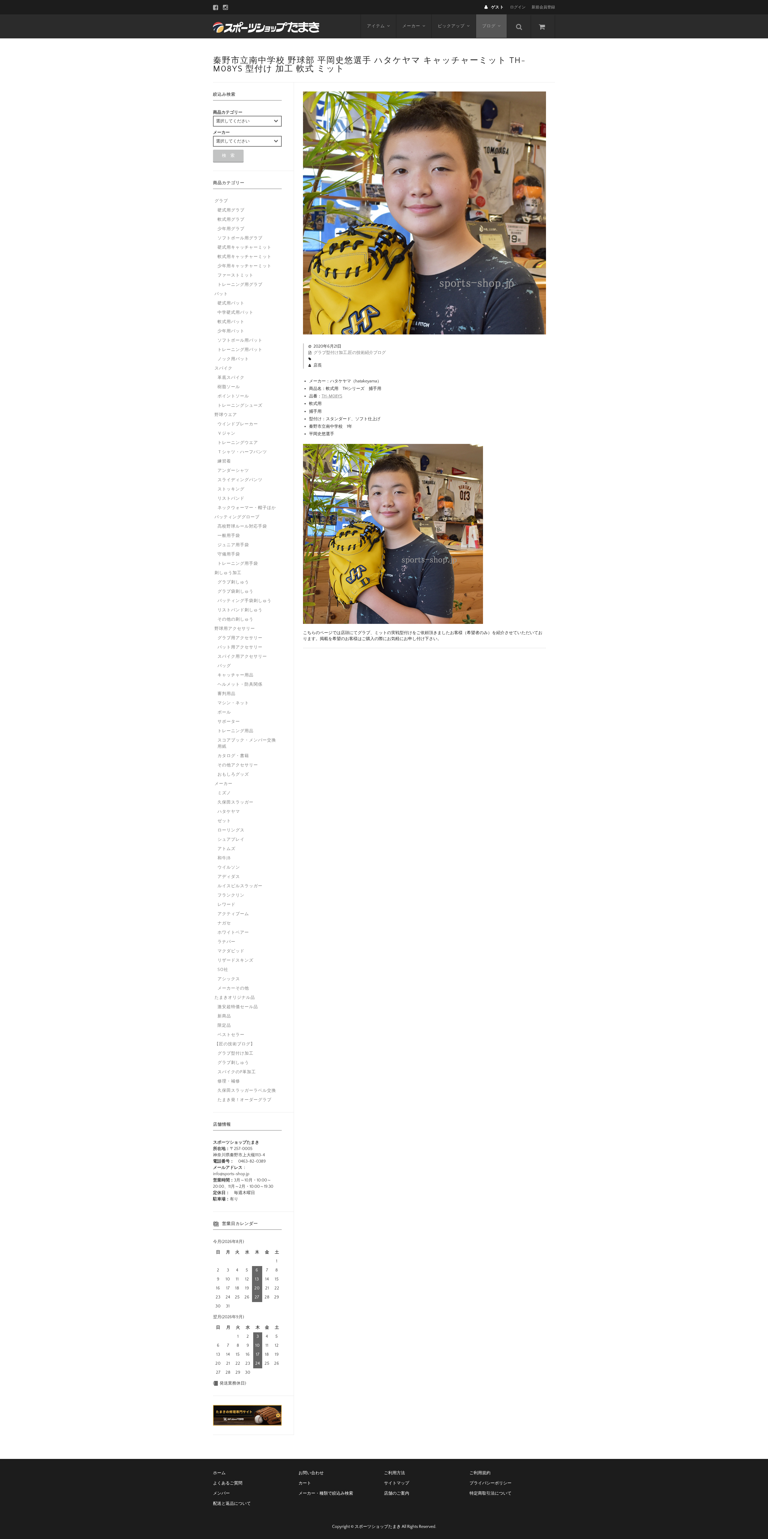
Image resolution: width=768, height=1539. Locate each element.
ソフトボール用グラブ (240, 238)
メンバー (221, 1493)
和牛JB (224, 858)
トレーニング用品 (236, 731)
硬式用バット (231, 303)
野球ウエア (225, 414)
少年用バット (231, 331)
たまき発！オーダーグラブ (245, 1099)
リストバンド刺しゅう (240, 610)
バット (221, 294)
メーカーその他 (233, 988)
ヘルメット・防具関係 (240, 684)
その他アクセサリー (238, 765)
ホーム (219, 1473)
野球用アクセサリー (234, 628)
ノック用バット (233, 359)
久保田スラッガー (236, 802)
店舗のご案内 (396, 1493)
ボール (224, 712)
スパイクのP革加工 (237, 1072)
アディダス (229, 876)
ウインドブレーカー (238, 424)
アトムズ (227, 848)
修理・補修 (229, 1081)
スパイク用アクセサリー (242, 656)
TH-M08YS (332, 396)
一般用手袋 (229, 535)
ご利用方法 (394, 1473)
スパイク (223, 368)
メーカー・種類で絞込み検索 (325, 1493)
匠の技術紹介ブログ (367, 352)
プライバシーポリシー (491, 1483)
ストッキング (231, 489)
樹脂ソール (229, 387)
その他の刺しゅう (236, 619)
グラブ (221, 201)
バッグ (224, 665)
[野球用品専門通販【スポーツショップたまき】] (266, 26)
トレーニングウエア (238, 442)
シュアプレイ (231, 839)
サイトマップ (396, 1483)
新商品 (224, 1016)
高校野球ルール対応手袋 (242, 526)
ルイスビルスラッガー (240, 886)
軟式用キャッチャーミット (245, 256)
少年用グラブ (231, 228)
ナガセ (224, 923)
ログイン (518, 7)
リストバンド (231, 498)
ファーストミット (236, 275)
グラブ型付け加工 (330, 352)
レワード (227, 904)
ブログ (489, 26)
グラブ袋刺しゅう (236, 591)
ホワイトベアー (233, 932)
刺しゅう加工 (228, 572)
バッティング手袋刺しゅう (245, 600)
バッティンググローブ (237, 517)
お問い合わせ (311, 1473)
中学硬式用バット (236, 312)
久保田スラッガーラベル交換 (247, 1090)
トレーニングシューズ (240, 405)
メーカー (411, 26)
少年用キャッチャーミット (245, 266)
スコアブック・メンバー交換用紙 (247, 743)
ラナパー (227, 941)
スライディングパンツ (240, 480)
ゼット (224, 821)
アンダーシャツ (233, 470)
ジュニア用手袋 (233, 545)
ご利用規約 (480, 1473)
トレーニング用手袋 (238, 563)
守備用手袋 (229, 554)
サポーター (229, 721)
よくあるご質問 (227, 1483)
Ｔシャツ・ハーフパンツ (242, 452)
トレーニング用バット (240, 349)
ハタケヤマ (229, 811)
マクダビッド (231, 951)
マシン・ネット (233, 703)
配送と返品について (232, 1503)
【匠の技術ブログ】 (234, 1044)
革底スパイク (231, 377)
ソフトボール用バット (240, 340)
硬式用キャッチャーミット (245, 247)
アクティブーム (233, 914)
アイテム (376, 26)
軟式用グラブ (231, 219)
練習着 (224, 461)
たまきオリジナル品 (234, 997)
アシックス (229, 979)
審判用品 (227, 693)
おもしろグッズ (233, 774)
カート (304, 1483)
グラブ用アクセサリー (240, 638)
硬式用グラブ (231, 210)
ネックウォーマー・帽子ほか (247, 507)
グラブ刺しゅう (233, 582)
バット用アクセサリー (240, 647)
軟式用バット (231, 321)
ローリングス (231, 830)
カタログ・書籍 (233, 755)
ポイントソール (233, 396)
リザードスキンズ (236, 960)
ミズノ (224, 793)
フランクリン (231, 895)
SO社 (223, 969)
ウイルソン (229, 867)
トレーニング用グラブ (240, 284)
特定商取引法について (491, 1493)
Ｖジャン (227, 433)
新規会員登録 (543, 7)
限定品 (224, 1025)
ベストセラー (231, 1034)
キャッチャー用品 (236, 675)
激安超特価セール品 (238, 1007)
